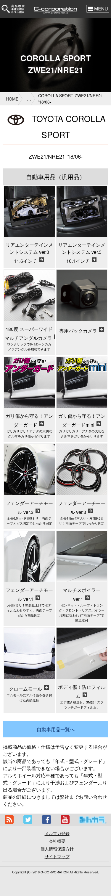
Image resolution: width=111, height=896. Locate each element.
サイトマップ (57, 856)
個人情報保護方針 (57, 849)
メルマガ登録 (57, 833)
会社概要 (57, 841)
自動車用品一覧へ (56, 729)
